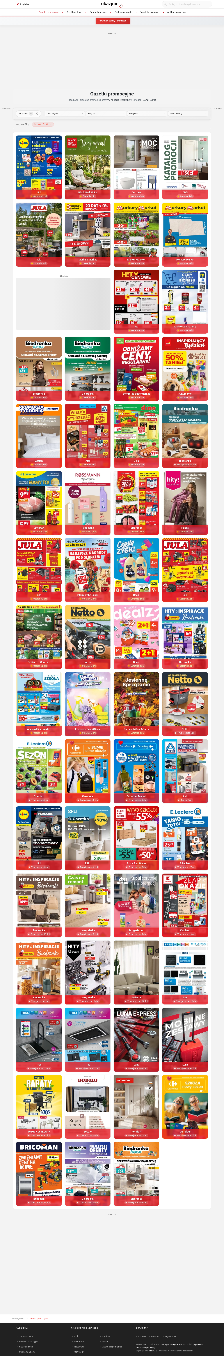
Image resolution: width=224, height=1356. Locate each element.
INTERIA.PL (152, 1351)
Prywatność (170, 1336)
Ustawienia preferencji (145, 1347)
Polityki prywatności (195, 1344)
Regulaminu (177, 1344)
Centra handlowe (27, 1352)
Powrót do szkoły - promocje (112, 20)
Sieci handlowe (26, 1346)
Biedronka (79, 1341)
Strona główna (18, 1318)
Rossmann (79, 1346)
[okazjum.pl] (112, 5)
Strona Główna (26, 1336)
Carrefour (79, 1352)
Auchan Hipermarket (112, 1346)
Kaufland (106, 1336)
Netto (105, 1341)
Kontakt (142, 1336)
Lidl (76, 1336)
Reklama (155, 1336)
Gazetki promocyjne (28, 1341)
